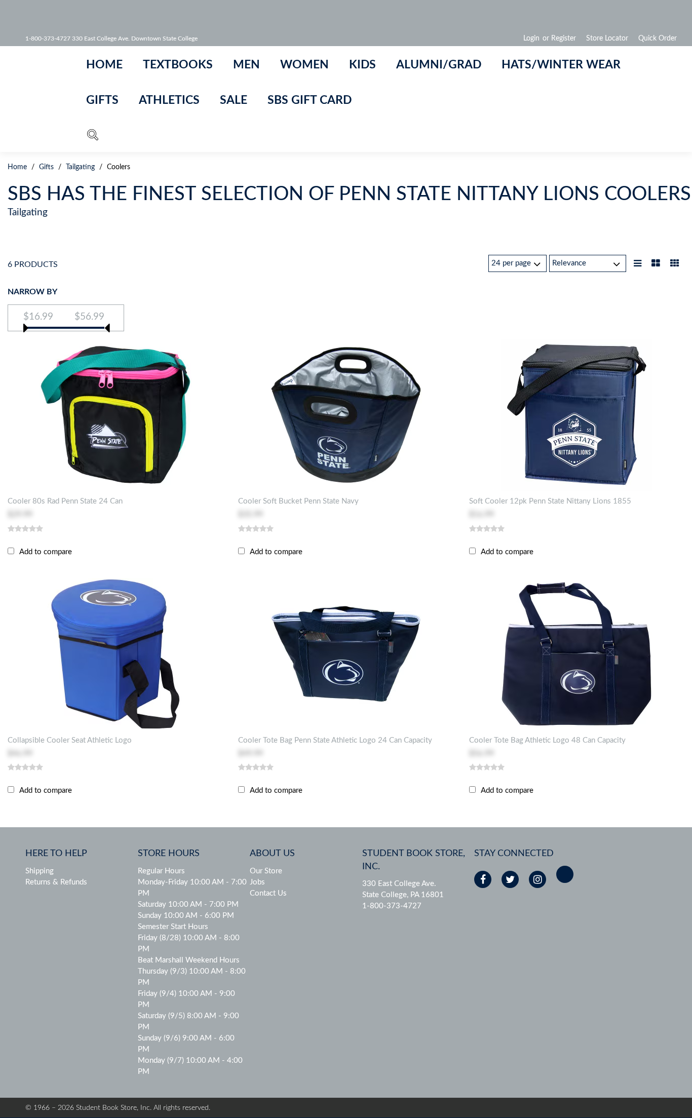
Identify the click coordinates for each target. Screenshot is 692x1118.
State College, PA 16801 (403, 895)
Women (304, 64)
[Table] (655, 264)
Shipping (39, 871)
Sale (233, 100)
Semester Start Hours (173, 927)
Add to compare (45, 552)
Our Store (266, 871)
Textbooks (178, 64)
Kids (362, 64)
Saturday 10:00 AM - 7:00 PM (188, 904)
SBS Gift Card (309, 100)
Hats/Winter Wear (561, 64)
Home (104, 64)
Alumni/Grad (438, 64)
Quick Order (657, 38)
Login (531, 38)
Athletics (169, 100)
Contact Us (268, 893)
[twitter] (510, 879)
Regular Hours (161, 871)
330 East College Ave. (399, 884)
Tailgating (80, 167)
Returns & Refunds (56, 882)
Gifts (102, 100)
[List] (637, 264)
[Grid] (674, 264)
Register (563, 38)
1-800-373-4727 (391, 906)
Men (246, 64)
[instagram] (537, 879)
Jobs (257, 882)
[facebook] (482, 879)
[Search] (92, 137)
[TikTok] (564, 874)
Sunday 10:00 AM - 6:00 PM (186, 915)
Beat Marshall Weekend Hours (189, 960)
